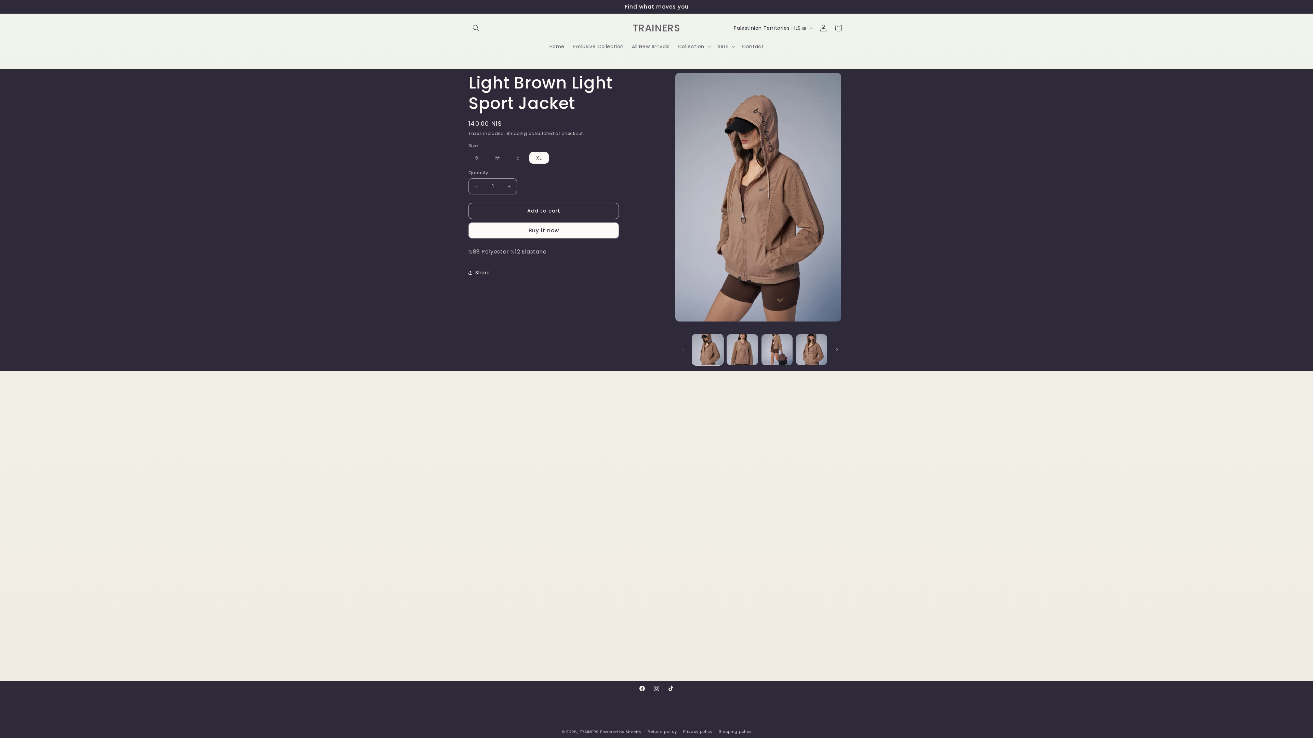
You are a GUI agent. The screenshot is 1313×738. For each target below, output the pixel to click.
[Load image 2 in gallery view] (742, 349)
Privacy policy (698, 731)
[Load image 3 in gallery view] (777, 349)
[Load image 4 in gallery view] (811, 349)
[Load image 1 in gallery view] (707, 349)
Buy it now (544, 230)
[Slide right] (837, 349)
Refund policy (662, 731)
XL (539, 157)
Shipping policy (735, 731)
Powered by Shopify (620, 732)
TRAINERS (589, 732)
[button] (475, 28)
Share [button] (482, 272)
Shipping (516, 133)
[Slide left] (682, 349)
